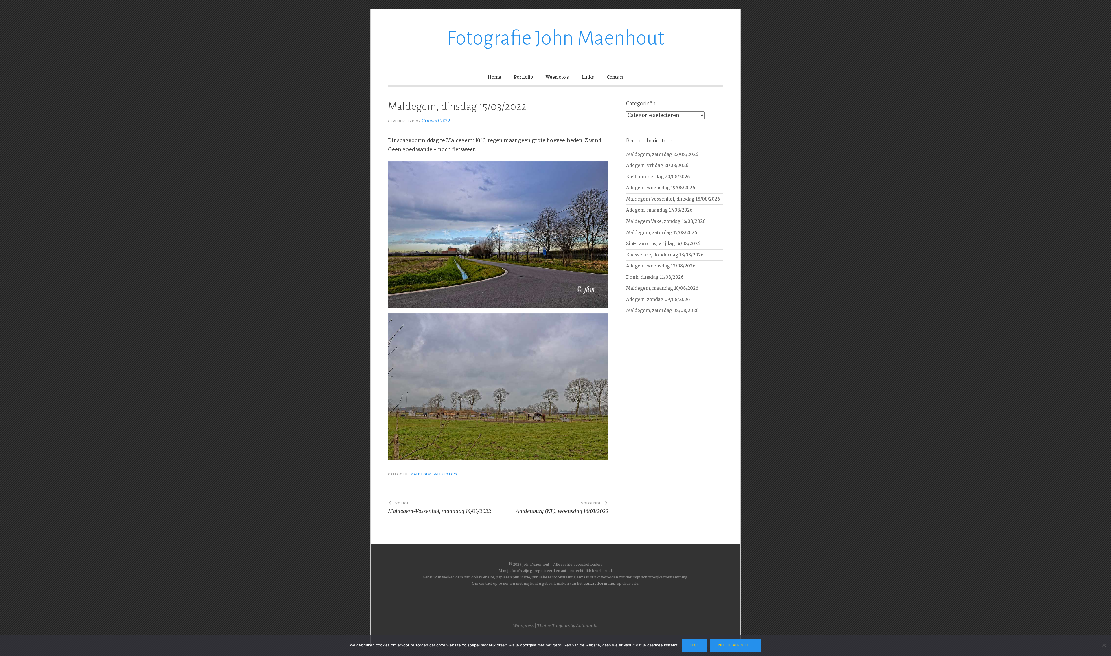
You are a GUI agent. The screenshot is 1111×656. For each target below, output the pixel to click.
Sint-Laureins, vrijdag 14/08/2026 (663, 243)
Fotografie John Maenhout (555, 38)
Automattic (587, 625)
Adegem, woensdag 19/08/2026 (660, 187)
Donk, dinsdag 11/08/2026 (654, 277)
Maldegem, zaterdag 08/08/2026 (662, 310)
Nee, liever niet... (735, 645)
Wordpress (523, 625)
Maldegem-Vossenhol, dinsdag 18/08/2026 (673, 199)
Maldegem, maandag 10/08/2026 (662, 288)
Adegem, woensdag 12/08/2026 (660, 266)
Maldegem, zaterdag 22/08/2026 (662, 154)
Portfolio (523, 77)
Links (588, 77)
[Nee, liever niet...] (1104, 645)
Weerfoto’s (557, 77)
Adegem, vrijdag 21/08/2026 (657, 165)
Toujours (561, 625)
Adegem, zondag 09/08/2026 (658, 299)
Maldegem (421, 474)
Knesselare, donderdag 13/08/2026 (664, 255)
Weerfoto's (445, 474)
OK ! (694, 645)
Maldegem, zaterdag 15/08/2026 (661, 232)
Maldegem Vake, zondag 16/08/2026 (665, 221)
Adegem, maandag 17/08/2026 (659, 210)
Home (494, 77)
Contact (615, 77)
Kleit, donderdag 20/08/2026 (658, 176)
